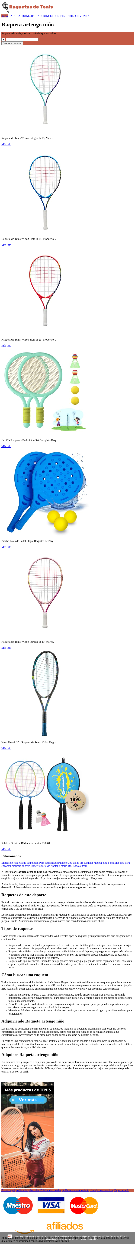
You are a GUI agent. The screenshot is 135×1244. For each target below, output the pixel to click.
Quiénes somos (70, 1190)
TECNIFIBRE (60, 15)
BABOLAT (15, 15)
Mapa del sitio (121, 1190)
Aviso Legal (8, 1190)
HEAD (38, 15)
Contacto (84, 1190)
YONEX (84, 15)
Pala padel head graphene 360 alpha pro (61, 862)
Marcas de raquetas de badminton (19, 862)
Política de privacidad (28, 1190)
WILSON (73, 15)
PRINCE (47, 15)
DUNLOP (28, 15)
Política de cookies (50, 1190)
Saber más (18, 1236)
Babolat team (80, 865)
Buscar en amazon (12, 43)
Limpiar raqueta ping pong (99, 862)
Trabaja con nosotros (101, 1190)
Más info (6, 144)
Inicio (4, 15)
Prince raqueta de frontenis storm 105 (51, 865)
